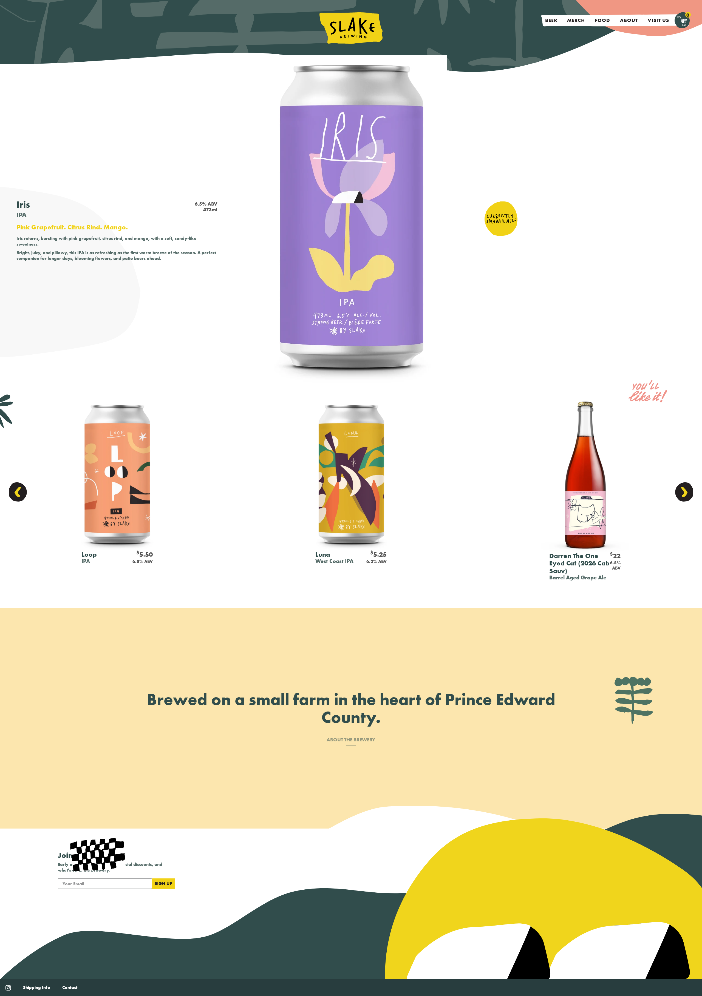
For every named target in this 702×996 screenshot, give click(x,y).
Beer (551, 20)
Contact (69, 987)
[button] (17, 492)
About (629, 20)
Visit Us (658, 20)
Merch (576, 20)
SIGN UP (163, 883)
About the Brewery (351, 740)
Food (602, 20)
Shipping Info (36, 987)
